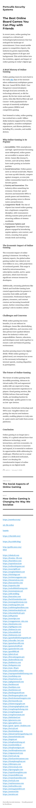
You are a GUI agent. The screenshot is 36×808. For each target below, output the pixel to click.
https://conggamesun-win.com (15, 621)
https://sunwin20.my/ (11, 520)
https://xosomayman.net (13, 591)
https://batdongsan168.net (13, 693)
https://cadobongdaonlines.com (15, 607)
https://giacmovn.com (12, 720)
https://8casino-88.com (12, 558)
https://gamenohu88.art (12, 646)
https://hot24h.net (10, 728)
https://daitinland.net (11, 717)
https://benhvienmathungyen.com (17, 698)
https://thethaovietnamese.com (15, 759)
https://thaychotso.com (12, 679)
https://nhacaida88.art (12, 632)
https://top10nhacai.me (12, 563)
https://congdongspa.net (13, 712)
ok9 (11, 80)
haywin (6, 531)
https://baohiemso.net (12, 690)
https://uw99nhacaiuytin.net (14, 610)
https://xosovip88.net (11, 569)
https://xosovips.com (11, 618)
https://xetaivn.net (10, 794)
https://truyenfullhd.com (13, 775)
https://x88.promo (10, 616)
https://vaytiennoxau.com (13, 783)
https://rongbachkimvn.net (14, 572)
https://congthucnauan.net (14, 715)
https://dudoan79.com (12, 629)
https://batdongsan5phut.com (15, 695)
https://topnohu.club (11, 585)
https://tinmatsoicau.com (13, 580)
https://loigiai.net (10, 739)
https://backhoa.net (11, 684)
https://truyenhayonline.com (14, 778)
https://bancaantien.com (13, 583)
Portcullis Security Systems (11, 802)
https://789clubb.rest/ (12, 536)
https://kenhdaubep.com (13, 731)
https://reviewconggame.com (14, 577)
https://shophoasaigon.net (13, 748)
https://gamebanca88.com (13, 643)
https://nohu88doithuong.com (15, 588)
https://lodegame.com (12, 665)
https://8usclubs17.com (12, 561)
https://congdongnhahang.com (15, 709)
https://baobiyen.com (11, 687)
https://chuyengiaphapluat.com (15, 706)
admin (8, 470)
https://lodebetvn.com (12, 662)
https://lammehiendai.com (13, 737)
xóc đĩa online (8, 525)
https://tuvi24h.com (11, 781)
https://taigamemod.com (13, 753)
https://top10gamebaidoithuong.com (17, 673)
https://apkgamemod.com (13, 682)
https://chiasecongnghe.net (14, 704)
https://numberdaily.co (12, 745)
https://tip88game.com (12, 627)
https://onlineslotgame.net (14, 566)
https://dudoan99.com (12, 635)
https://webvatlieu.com (12, 786)
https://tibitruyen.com (12, 764)
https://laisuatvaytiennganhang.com (17, 734)
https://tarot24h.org (11, 756)
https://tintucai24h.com (12, 767)
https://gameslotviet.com (13, 649)
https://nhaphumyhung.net (14, 742)
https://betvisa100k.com (12, 701)
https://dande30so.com (12, 624)
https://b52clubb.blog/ (12, 541)
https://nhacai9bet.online (13, 671)
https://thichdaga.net (11, 574)
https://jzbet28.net (10, 654)
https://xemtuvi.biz (10, 791)
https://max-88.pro (11, 668)
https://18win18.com (11, 555)
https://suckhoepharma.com (14, 750)
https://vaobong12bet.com (13, 605)
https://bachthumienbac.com (14, 599)
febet (5, 550)
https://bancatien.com (12, 596)
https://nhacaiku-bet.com (13, 640)
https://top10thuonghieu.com (15, 772)
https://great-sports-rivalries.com (16, 726)
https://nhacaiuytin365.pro (14, 613)
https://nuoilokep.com (12, 676)
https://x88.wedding (11, 594)
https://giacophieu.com (12, 723)
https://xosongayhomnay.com (15, 602)
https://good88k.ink (11, 651)
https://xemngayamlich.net (14, 789)
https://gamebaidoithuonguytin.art (17, 638)
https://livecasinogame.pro (13, 657)
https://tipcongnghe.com (13, 770)
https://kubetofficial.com (13, 660)
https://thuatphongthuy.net (14, 761)
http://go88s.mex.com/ (12, 547)
